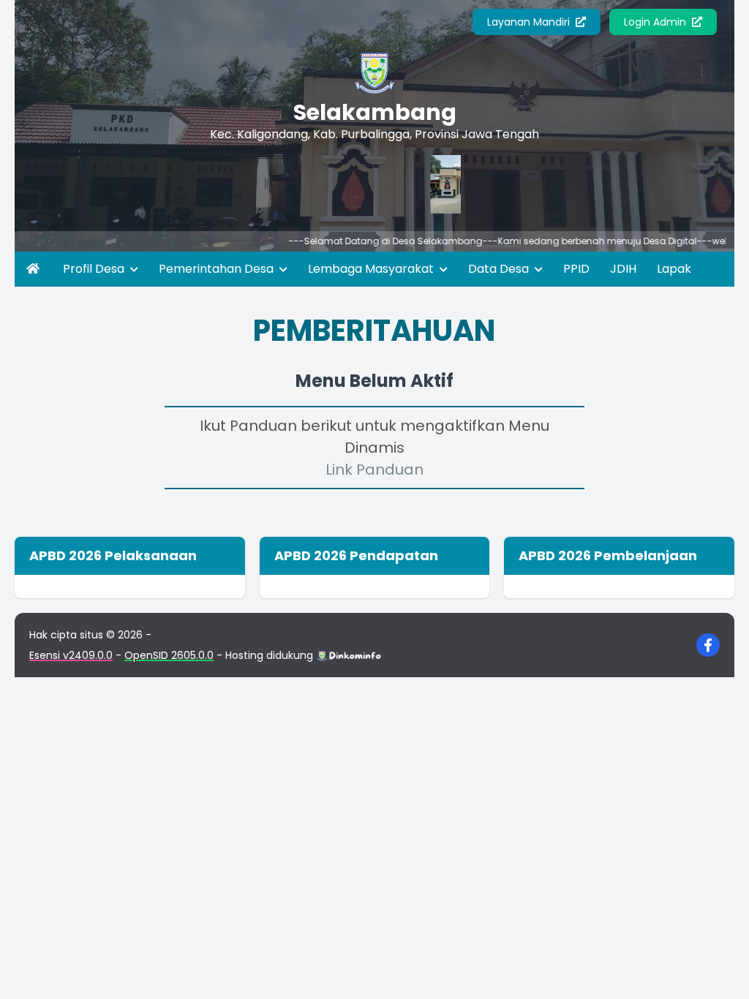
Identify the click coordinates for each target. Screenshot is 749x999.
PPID (576, 268)
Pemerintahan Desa (217, 268)
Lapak (674, 268)
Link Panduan (374, 469)
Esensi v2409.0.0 (71, 655)
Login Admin (656, 22)
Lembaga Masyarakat (372, 268)
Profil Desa (95, 268)
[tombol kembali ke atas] (719, 969)
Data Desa (500, 268)
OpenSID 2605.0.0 (169, 655)
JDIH (623, 268)
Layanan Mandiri (530, 22)
